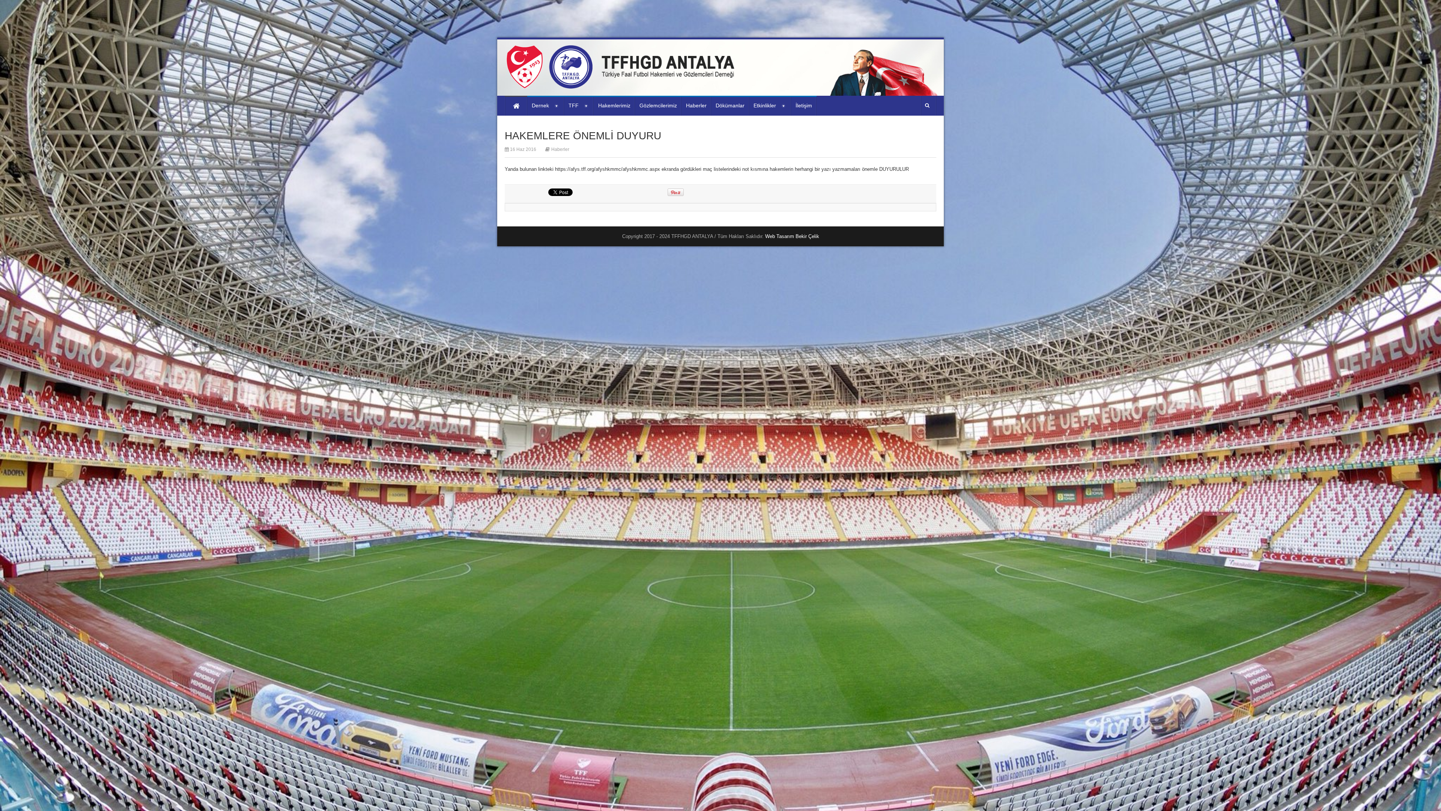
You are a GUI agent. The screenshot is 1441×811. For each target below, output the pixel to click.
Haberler (560, 149)
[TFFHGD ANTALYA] (623, 84)
